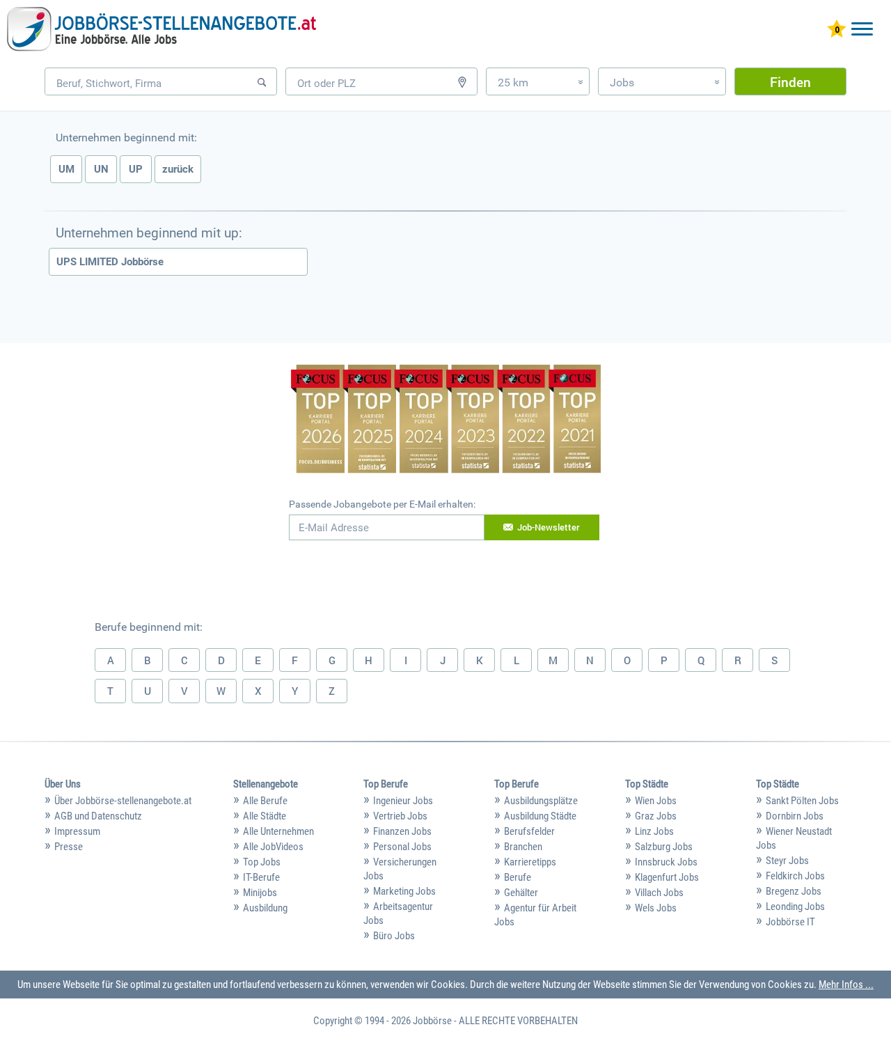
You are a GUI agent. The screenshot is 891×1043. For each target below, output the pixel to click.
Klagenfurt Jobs (667, 877)
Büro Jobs (394, 936)
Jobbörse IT (790, 922)
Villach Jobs (659, 892)
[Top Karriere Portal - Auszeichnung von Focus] (446, 420)
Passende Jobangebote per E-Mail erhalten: (382, 504)
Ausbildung (265, 908)
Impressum (77, 831)
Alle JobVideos (273, 846)
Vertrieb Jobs (400, 816)
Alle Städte (264, 816)
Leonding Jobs (795, 906)
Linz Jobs (654, 831)
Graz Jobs (656, 816)
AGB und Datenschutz (98, 816)
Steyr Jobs (787, 860)
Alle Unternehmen (278, 831)
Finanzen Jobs (402, 831)
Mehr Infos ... (846, 984)
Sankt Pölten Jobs (802, 800)
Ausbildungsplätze (541, 800)
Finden (790, 82)
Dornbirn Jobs (794, 816)
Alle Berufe (265, 800)
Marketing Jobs (404, 891)
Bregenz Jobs (793, 891)
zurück (178, 169)
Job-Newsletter (548, 527)
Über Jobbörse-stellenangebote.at (122, 800)
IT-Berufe (261, 877)
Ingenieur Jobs (403, 800)
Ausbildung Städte (540, 816)
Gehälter (521, 892)
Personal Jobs (402, 846)
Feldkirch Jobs (795, 876)
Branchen (523, 846)
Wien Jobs (656, 800)
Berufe (517, 877)
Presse (68, 846)
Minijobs (260, 892)
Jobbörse (432, 1020)
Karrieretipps (530, 862)
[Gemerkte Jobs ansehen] (836, 30)
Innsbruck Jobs (666, 862)
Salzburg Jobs (664, 846)
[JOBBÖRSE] (161, 29)
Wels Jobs (656, 908)
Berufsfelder (529, 831)
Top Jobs (262, 862)
